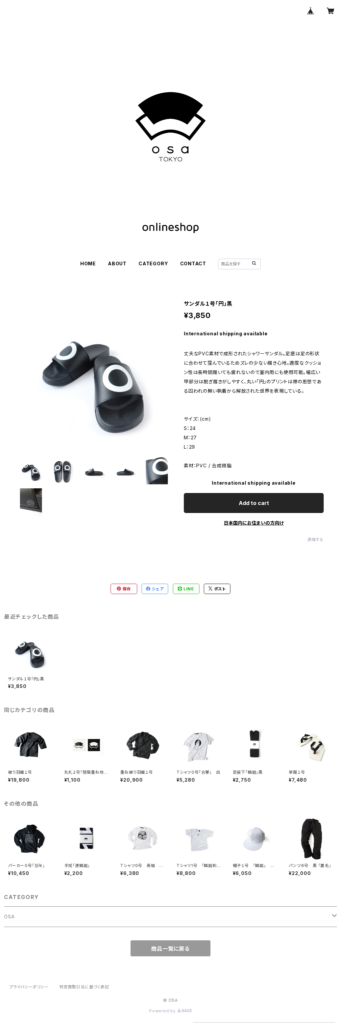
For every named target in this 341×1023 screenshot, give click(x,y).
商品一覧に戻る (170, 948)
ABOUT (117, 263)
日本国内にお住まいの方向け (254, 523)
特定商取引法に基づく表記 (84, 986)
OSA (9, 916)
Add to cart (254, 503)
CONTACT (193, 263)
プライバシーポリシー (29, 986)
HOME (88, 263)
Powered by (163, 1010)
